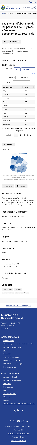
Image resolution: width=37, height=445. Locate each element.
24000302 (11, 326)
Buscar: (9, 82)
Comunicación (8, 341)
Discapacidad (8, 387)
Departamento (28, 69)
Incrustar (9, 186)
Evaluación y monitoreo (11, 360)
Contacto (4, 328)
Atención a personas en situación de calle (18, 344)
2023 (26, 87)
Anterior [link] (9, 135)
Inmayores (7, 384)
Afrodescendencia (9, 394)
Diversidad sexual (9, 367)
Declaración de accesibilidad (18, 433)
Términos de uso (19, 437)
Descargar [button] (9, 144)
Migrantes (7, 397)
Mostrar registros (18, 77)
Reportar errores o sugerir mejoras (18, 305)
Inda (5, 390)
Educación (18, 289)
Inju (4, 350)
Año (17, 69)
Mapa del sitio (19, 430)
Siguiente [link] (27, 135)
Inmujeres (7, 354)
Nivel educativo (8, 293)
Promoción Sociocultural (12, 380)
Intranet (6, 400)
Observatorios (7, 289)
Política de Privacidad (18, 441)
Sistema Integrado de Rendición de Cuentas (19, 403)
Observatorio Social (22, 293)
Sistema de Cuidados (10, 377)
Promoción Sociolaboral (12, 347)
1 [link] (16, 135)
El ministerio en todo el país (13, 364)
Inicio (3, 13)
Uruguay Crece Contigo (11, 357)
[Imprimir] (5, 41)
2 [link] (20, 135)
